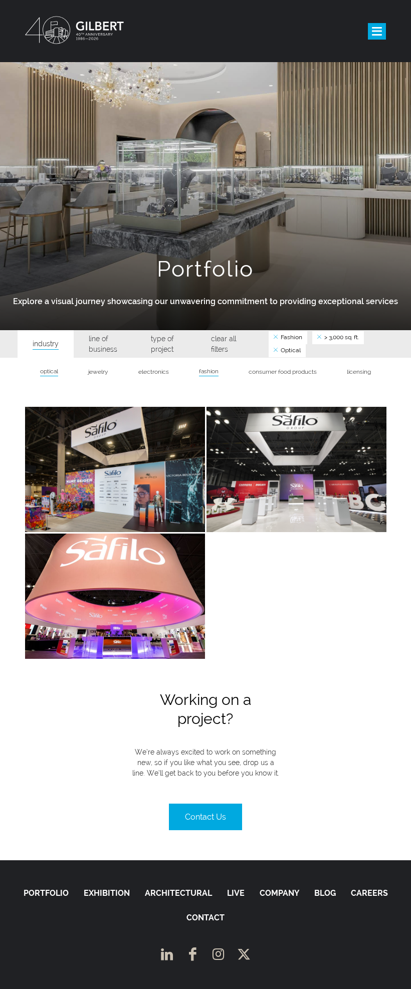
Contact (205, 917)
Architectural (178, 893)
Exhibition (107, 893)
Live (236, 893)
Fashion (290, 337)
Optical (290, 350)
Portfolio (46, 893)
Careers (369, 893)
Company (279, 893)
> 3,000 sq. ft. (341, 337)
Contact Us (205, 817)
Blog (325, 893)
